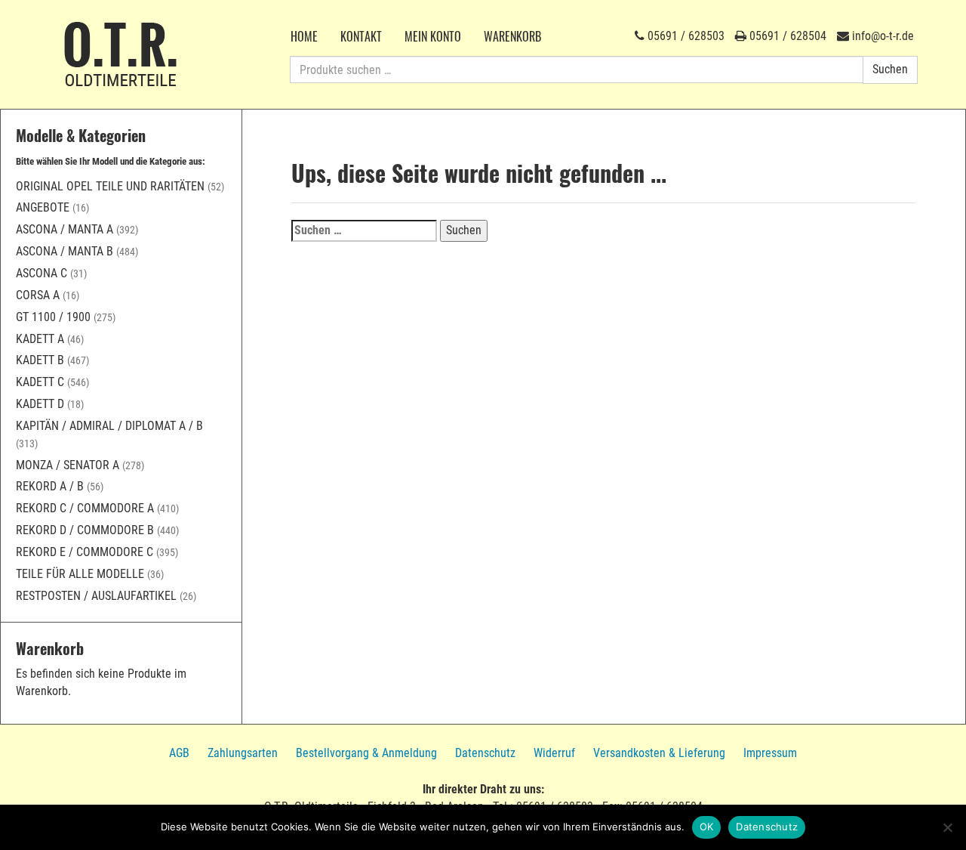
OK (707, 827)
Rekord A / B (50, 486)
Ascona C (41, 273)
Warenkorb (512, 36)
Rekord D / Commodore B (85, 530)
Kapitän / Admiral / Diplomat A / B (109, 426)
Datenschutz (485, 753)
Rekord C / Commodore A (85, 508)
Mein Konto (433, 36)
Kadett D (40, 404)
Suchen (890, 69)
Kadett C (40, 382)
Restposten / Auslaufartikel (96, 596)
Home (304, 36)
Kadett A (40, 339)
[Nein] (947, 827)
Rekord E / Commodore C (84, 552)
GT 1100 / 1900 (53, 317)
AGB (179, 753)
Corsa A (38, 295)
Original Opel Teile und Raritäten (110, 186)
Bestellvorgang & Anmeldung (366, 753)
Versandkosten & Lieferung (659, 753)
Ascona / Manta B (64, 251)
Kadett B (40, 360)
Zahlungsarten (243, 753)
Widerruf (554, 753)
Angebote (42, 207)
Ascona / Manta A (64, 229)
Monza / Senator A (67, 465)
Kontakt (361, 36)
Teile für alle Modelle (80, 574)
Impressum (770, 753)
